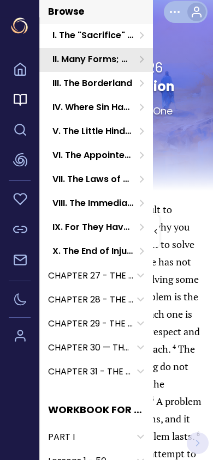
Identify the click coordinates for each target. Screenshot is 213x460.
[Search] (19, 131)
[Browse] (19, 101)
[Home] (19, 71)
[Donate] (19, 200)
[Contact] (19, 262)
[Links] (19, 231)
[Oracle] (19, 161)
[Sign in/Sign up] (19, 337)
